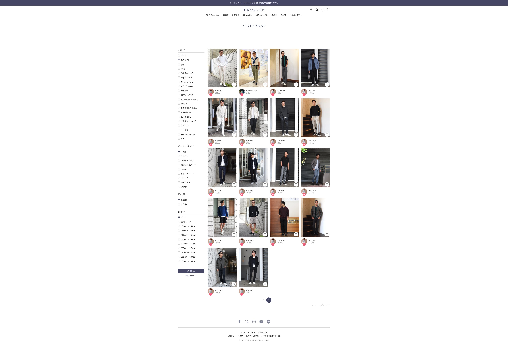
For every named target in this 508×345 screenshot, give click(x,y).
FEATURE (247, 15)
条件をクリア (191, 275)
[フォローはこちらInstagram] (254, 322)
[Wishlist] (322, 9)
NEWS (283, 15)
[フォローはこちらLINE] (269, 322)
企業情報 (231, 336)
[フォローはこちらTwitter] (247, 322)
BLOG (274, 15)
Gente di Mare (251, 91)
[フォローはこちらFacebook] (239, 322)
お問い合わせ (263, 332)
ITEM (225, 15)
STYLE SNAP (261, 15)
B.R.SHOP (219, 91)
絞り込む (191, 271)
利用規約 (240, 336)
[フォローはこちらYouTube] (261, 322)
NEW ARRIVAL (212, 15)
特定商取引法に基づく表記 (271, 336)
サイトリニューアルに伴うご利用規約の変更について (254, 2)
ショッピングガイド (248, 332)
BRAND (235, 15)
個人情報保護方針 (252, 336)
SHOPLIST (295, 15)
